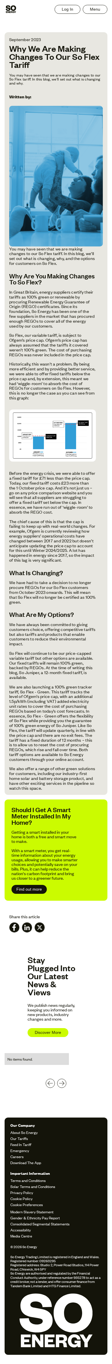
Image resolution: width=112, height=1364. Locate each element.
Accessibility (20, 1230)
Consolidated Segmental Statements (39, 1224)
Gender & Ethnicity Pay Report (35, 1217)
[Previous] (50, 1083)
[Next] (61, 1083)
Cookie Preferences (26, 1204)
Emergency (19, 1150)
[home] (11, 9)
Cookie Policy (21, 1198)
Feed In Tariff (20, 1144)
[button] (95, 9)
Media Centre (21, 1236)
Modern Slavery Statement (31, 1211)
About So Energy (24, 1132)
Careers (17, 1156)
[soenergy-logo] (56, 1321)
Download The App (25, 1162)
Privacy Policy (21, 1192)
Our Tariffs (19, 1138)
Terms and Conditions (28, 1180)
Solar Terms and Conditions (32, 1186)
